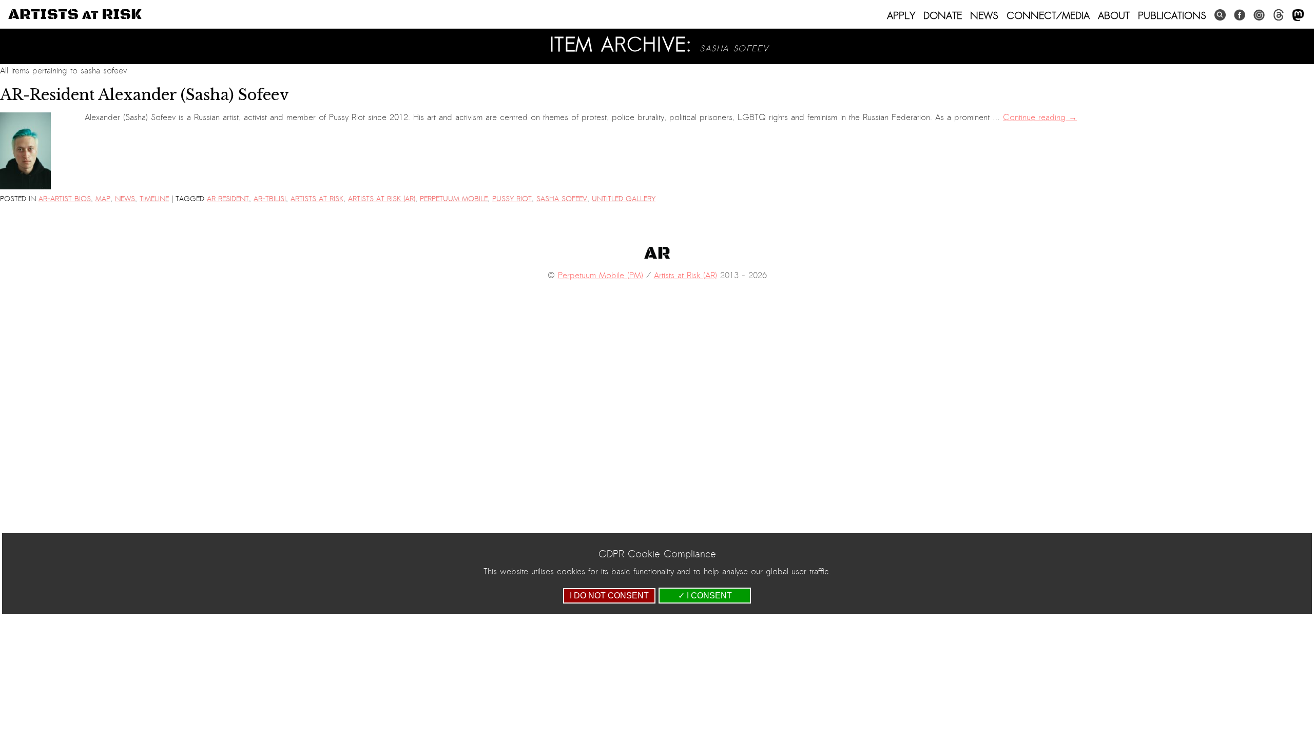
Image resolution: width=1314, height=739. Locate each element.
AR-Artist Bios (64, 198)
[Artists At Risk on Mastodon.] (1298, 15)
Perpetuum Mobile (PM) (600, 275)
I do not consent (609, 595)
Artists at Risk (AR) (381, 198)
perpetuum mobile (454, 198)
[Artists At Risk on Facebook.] (1239, 15)
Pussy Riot (512, 198)
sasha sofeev (561, 198)
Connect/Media (1048, 15)
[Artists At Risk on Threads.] (1278, 15)
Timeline (154, 198)
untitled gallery (623, 198)
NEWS (984, 15)
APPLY (901, 15)
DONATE (942, 15)
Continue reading (1040, 117)
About (1114, 15)
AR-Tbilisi (270, 198)
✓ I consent (705, 595)
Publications (1172, 15)
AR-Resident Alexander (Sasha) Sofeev (144, 95)
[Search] (1220, 15)
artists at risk (317, 198)
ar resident (228, 198)
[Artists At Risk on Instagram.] (1259, 15)
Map (102, 198)
